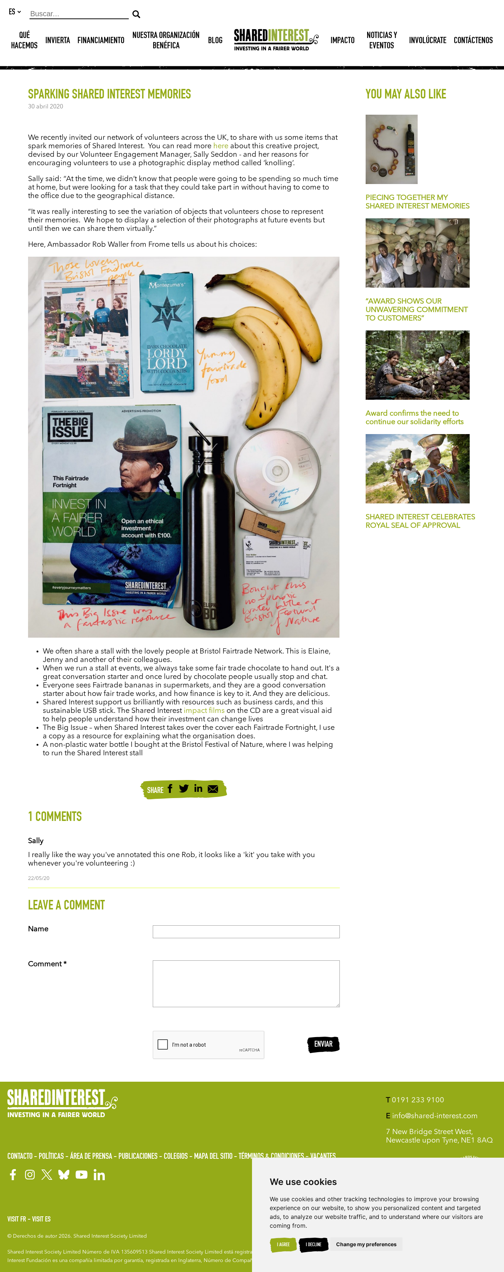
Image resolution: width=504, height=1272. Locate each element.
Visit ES (41, 1220)
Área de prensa (91, 1157)
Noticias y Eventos (382, 41)
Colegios (176, 1157)
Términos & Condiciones (271, 1157)
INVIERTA (57, 41)
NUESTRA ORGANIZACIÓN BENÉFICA (166, 41)
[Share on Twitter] (184, 789)
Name (38, 929)
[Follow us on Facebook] (12, 1174)
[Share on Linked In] (198, 789)
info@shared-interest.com (432, 1116)
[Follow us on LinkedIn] (99, 1174)
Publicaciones (138, 1157)
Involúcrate (427, 41)
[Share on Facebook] (170, 789)
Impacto (343, 41)
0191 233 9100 (415, 1100)
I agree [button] (283, 1245)
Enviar (323, 1045)
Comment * (47, 964)
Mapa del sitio (213, 1157)
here (220, 146)
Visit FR (16, 1220)
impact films (204, 711)
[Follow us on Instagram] (29, 1174)
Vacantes (323, 1157)
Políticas (51, 1157)
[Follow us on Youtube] (81, 1174)
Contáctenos (473, 41)
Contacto (19, 1157)
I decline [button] (313, 1245)
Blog (215, 41)
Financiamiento (100, 41)
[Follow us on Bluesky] (63, 1174)
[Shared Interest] (276, 41)
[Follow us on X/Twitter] (46, 1174)
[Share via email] (213, 790)
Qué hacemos (24, 41)
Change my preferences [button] (366, 1244)
